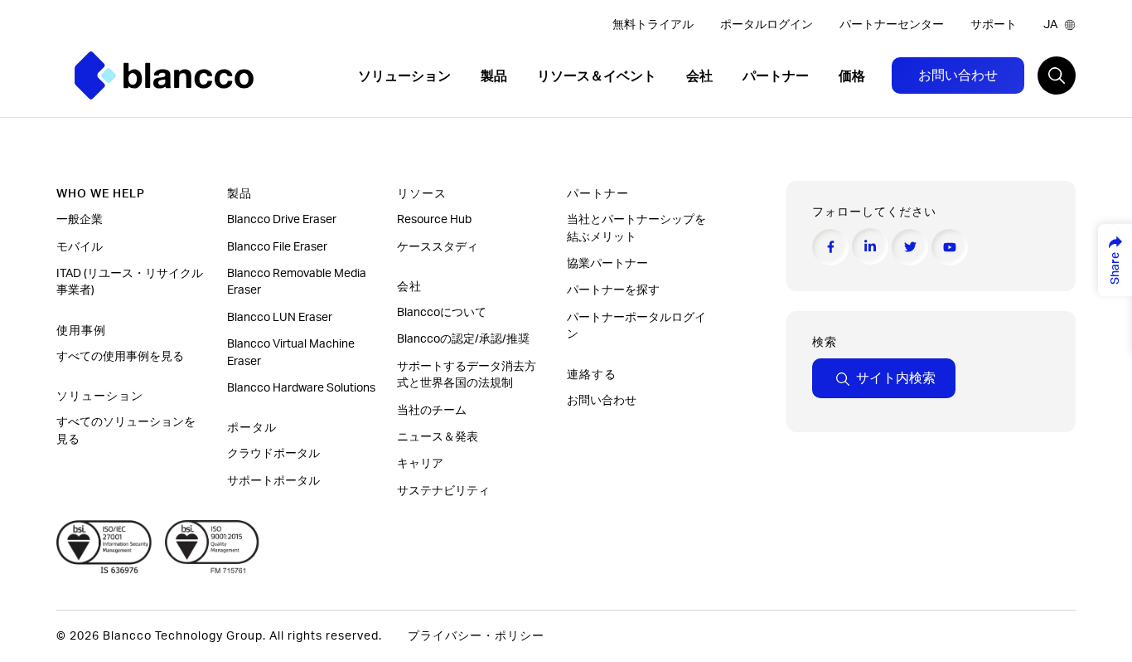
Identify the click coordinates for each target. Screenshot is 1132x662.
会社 (701, 76)
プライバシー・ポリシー (476, 636)
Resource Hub (434, 220)
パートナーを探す (614, 290)
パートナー (777, 76)
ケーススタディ (439, 247)
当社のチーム (432, 410)
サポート (993, 25)
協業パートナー (609, 264)
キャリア (420, 464)
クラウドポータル (274, 454)
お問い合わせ (958, 75)
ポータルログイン (766, 25)
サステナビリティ (443, 491)
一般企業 (79, 220)
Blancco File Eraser (277, 247)
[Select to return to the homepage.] (164, 75)
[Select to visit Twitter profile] (910, 247)
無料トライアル (653, 25)
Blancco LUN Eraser (279, 318)
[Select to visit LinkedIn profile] (870, 246)
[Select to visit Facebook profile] (830, 247)
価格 (852, 76)
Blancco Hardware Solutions (301, 388)
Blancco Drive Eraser (281, 220)
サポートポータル (273, 481)
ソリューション (406, 76)
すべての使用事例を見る (121, 357)
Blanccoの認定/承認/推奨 (463, 339)
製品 (495, 76)
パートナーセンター (891, 25)
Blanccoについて (441, 313)
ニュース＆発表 (439, 437)
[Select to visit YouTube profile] (949, 247)
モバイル (80, 247)
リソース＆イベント (598, 76)
